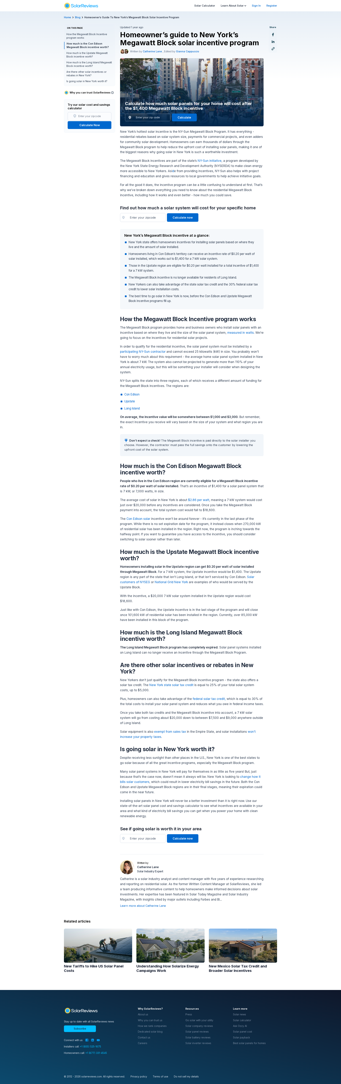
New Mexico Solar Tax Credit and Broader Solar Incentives (238, 968)
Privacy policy (139, 1076)
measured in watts (240, 332)
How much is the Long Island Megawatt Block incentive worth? (89, 64)
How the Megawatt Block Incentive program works (86, 36)
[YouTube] (98, 1040)
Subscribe (80, 1028)
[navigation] (81, 5)
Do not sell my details (186, 1076)
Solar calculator (242, 1020)
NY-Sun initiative (209, 161)
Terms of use (160, 1076)
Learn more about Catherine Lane (143, 905)
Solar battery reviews (197, 1037)
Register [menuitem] (271, 5)
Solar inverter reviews (198, 1043)
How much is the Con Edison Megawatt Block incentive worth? (88, 45)
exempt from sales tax (170, 731)
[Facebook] (86, 1040)
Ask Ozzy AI (240, 1025)
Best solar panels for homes (249, 1043)
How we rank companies (152, 1025)
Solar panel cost (242, 1031)
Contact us (144, 1037)
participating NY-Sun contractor (143, 351)
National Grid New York (171, 582)
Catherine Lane (153, 51)
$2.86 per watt (198, 500)
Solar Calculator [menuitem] (204, 5)
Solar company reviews (199, 1025)
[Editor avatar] (126, 51)
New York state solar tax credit (171, 685)
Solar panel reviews (197, 1031)
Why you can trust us (150, 1020)
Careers (142, 1043)
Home (67, 17)
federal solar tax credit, (209, 699)
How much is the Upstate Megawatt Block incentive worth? (87, 54)
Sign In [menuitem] (256, 5)
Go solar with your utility (199, 1020)
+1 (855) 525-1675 (90, 1046)
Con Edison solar (138, 519)
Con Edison (131, 394)
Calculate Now (89, 125)
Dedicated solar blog (150, 1031)
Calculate (184, 117)
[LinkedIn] (92, 1040)
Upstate (129, 401)
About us (143, 1014)
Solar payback (241, 1037)
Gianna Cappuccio (187, 51)
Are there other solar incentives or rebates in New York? (86, 73)
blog (77, 17)
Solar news (239, 1014)
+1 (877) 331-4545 (96, 1052)
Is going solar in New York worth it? (86, 81)
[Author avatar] (122, 51)
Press (188, 1014)
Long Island (132, 408)
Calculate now (183, 217)
